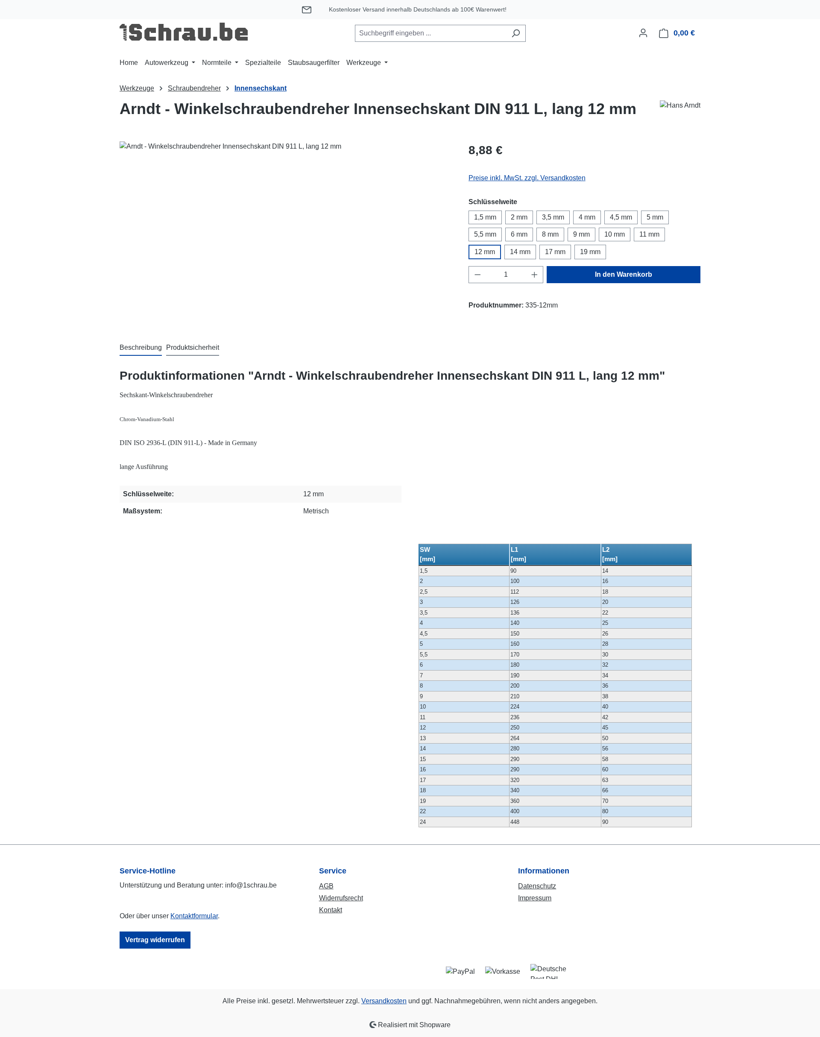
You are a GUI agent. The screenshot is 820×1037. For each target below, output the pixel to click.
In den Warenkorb (623, 274)
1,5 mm (485, 217)
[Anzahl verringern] (477, 274)
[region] (285, 233)
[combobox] (430, 33)
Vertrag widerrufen (155, 939)
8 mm (550, 234)
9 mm (581, 234)
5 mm (655, 217)
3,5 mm (553, 217)
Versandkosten (384, 1001)
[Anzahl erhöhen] (535, 274)
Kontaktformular (194, 916)
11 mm (649, 234)
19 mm (590, 251)
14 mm (520, 251)
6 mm (519, 234)
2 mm (519, 217)
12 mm (484, 251)
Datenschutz (537, 886)
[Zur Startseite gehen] (184, 32)
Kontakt (330, 910)
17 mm (555, 251)
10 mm (614, 234)
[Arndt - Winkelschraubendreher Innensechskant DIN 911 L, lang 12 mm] (285, 233)
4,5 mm (621, 217)
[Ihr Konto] (643, 32)
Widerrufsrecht (341, 898)
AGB (326, 886)
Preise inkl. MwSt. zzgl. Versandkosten (527, 178)
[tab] (141, 348)
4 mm (587, 217)
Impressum (534, 898)
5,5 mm (485, 234)
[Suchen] (516, 33)
